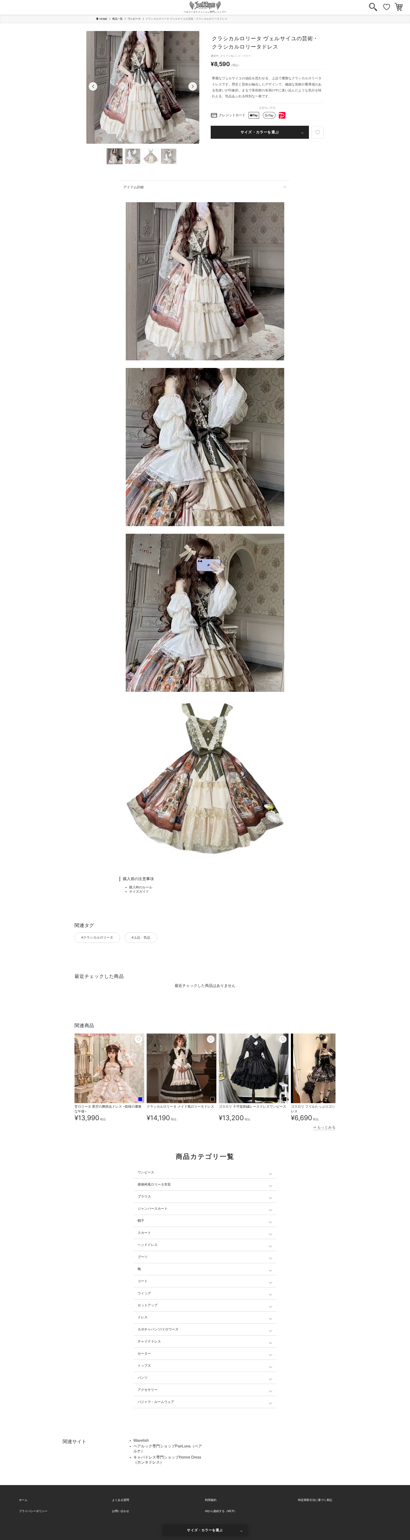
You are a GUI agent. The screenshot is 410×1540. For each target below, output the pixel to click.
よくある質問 (120, 1500)
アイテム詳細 (133, 187)
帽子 (141, 1220)
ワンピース (134, 18)
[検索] (373, 7)
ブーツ (143, 1257)
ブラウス (144, 1196)
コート (143, 1281)
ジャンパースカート (153, 1208)
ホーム (23, 1500)
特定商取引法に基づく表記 (315, 1500)
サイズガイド (139, 891)
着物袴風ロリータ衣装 (154, 1184)
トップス (144, 1365)
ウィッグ (144, 1293)
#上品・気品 (141, 937)
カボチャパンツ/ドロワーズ (158, 1329)
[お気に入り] (386, 7)
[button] (93, 86)
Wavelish (141, 1440)
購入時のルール (140, 887)
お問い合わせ (120, 1511)
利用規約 (210, 1500)
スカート (144, 1233)
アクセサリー (148, 1390)
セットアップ (148, 1305)
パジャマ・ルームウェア (156, 1402)
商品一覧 (117, 18)
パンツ (143, 1377)
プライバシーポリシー (33, 1511)
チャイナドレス (149, 1341)
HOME (103, 19)
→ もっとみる (324, 1127)
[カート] (399, 7)
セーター (144, 1353)
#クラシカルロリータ (97, 937)
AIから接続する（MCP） (221, 1511)
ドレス (143, 1317)
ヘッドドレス (148, 1245)
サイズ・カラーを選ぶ (260, 132)
